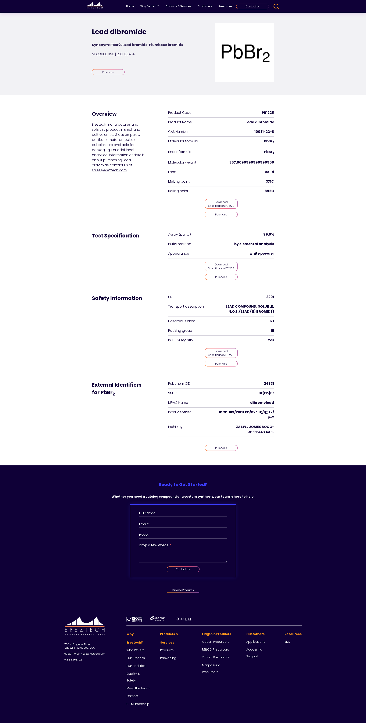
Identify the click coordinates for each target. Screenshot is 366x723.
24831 (269, 383)
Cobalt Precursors (215, 642)
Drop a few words (153, 545)
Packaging (168, 658)
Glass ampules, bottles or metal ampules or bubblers (116, 139)
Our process (135, 658)
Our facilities (136, 666)
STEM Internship (137, 704)
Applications (255, 642)
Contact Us (253, 6)
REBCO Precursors (215, 649)
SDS (287, 642)
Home (130, 6)
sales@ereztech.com (109, 170)
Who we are (135, 650)
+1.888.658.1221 (73, 659)
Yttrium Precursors (215, 657)
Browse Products (183, 590)
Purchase (108, 72)
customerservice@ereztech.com (84, 653)
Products (167, 650)
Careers (132, 696)
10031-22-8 (264, 131)
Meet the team (138, 688)
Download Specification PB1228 (221, 204)
